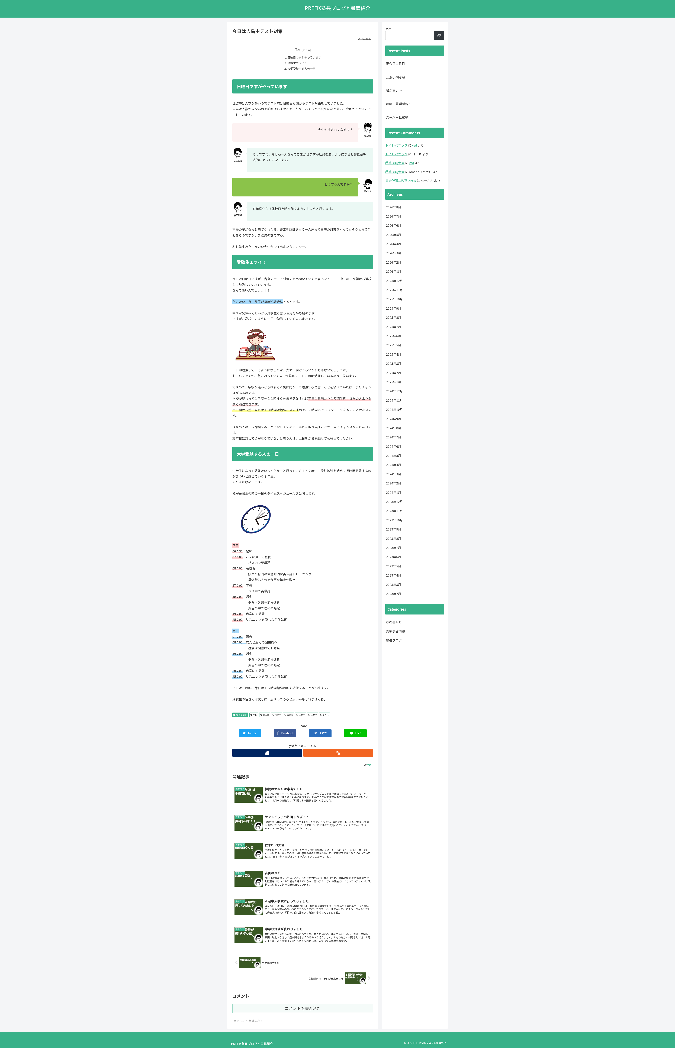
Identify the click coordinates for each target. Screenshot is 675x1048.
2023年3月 (393, 584)
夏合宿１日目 (395, 63)
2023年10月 (394, 520)
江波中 (302, 714)
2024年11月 (394, 400)
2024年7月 (393, 437)
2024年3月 (393, 474)
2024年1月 (393, 492)
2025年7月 (393, 326)
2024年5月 (393, 455)
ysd (414, 145)
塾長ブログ (241, 714)
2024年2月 (393, 483)
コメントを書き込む (303, 1008)
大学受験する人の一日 (301, 68)
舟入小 (325, 714)
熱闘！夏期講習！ (398, 103)
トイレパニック (396, 145)
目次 (297, 49)
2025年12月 (394, 280)
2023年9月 (393, 529)
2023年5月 (393, 566)
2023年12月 (394, 501)
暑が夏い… (394, 90)
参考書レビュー (397, 622)
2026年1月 (393, 271)
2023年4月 (393, 575)
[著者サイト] (267, 753)
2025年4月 (393, 354)
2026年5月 (393, 234)
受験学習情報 (395, 631)
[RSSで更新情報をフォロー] (338, 753)
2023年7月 (393, 547)
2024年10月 (394, 409)
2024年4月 (393, 464)
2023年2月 (393, 593)
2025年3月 (393, 363)
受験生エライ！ (297, 63)
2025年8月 (393, 317)
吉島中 (278, 714)
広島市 (290, 714)
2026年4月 (393, 243)
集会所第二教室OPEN (400, 180)
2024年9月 (393, 418)
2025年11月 (394, 289)
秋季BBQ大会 (394, 162)
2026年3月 (393, 253)
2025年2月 (393, 372)
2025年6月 (393, 336)
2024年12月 (394, 391)
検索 (388, 28)
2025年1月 (393, 382)
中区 (255, 714)
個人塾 (266, 714)
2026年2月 (393, 262)
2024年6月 (393, 446)
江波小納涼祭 (395, 77)
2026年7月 (393, 216)
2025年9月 (393, 308)
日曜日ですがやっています (304, 57)
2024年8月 (393, 428)
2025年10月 (394, 299)
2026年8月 (393, 207)
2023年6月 (393, 557)
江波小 (314, 714)
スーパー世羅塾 (397, 117)
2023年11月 (394, 511)
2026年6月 (393, 225)
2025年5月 (393, 345)
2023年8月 (393, 538)
